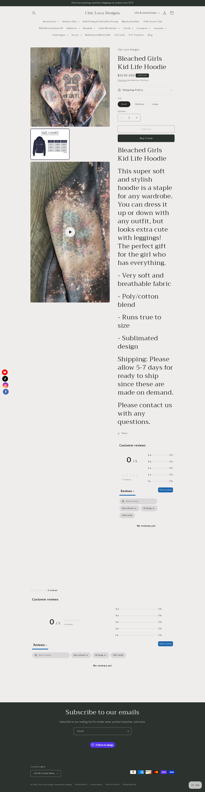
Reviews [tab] (127, 491)
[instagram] (5, 385)
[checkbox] (127, 515)
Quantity (122, 111)
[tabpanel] (146, 529)
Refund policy (81, 784)
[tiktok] (5, 378)
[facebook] (4, 393)
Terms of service (113, 784)
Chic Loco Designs (46, 785)
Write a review (165, 490)
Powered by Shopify (63, 785)
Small (125, 105)
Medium (141, 105)
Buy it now (146, 138)
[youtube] (5, 370)
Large (157, 105)
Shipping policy (129, 784)
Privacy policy (96, 784)
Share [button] (124, 433)
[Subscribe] (127, 731)
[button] (33, 12)
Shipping (122, 80)
